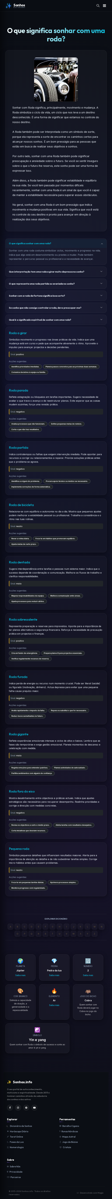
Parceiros (15, 1177)
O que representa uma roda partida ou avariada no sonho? (42, 283)
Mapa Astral (69, 1136)
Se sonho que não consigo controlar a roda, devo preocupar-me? (45, 307)
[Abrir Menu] (104, 5)
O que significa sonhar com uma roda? (30, 243)
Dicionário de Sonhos (21, 1126)
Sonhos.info (19, 1082)
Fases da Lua (17, 1142)
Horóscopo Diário (19, 1131)
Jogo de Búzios (70, 1142)
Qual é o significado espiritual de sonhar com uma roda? (40, 319)
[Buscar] (98, 5)
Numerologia (17, 1147)
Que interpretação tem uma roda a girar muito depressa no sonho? (46, 271)
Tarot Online (16, 1136)
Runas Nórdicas (70, 1131)
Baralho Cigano (70, 1126)
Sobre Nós (15, 1166)
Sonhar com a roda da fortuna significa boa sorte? (37, 295)
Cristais (67, 1147)
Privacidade (15, 1171)
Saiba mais (20, 975)
